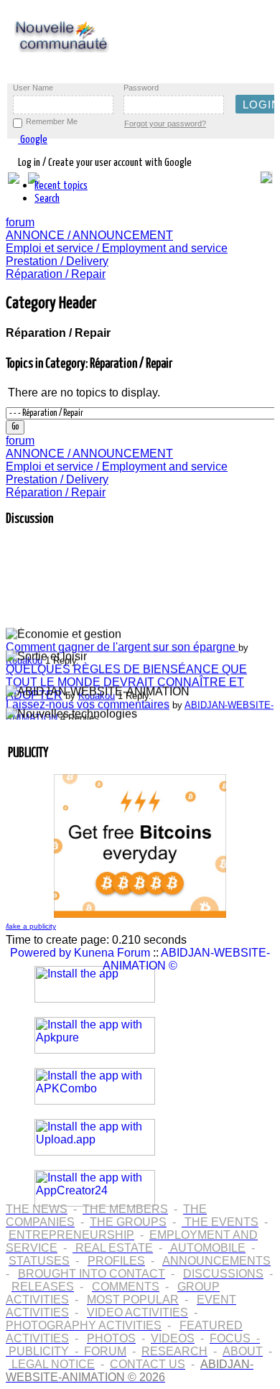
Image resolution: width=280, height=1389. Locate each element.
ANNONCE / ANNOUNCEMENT (89, 235)
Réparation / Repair (56, 274)
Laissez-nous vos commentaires (87, 702)
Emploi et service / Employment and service (117, 248)
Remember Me (52, 121)
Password (141, 87)
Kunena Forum (112, 953)
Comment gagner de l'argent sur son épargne (122, 644)
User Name (33, 87)
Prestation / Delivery (57, 261)
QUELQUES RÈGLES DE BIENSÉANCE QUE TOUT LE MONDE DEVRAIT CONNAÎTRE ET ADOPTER (126, 680)
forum (20, 222)
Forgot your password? (165, 123)
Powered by (40, 953)
